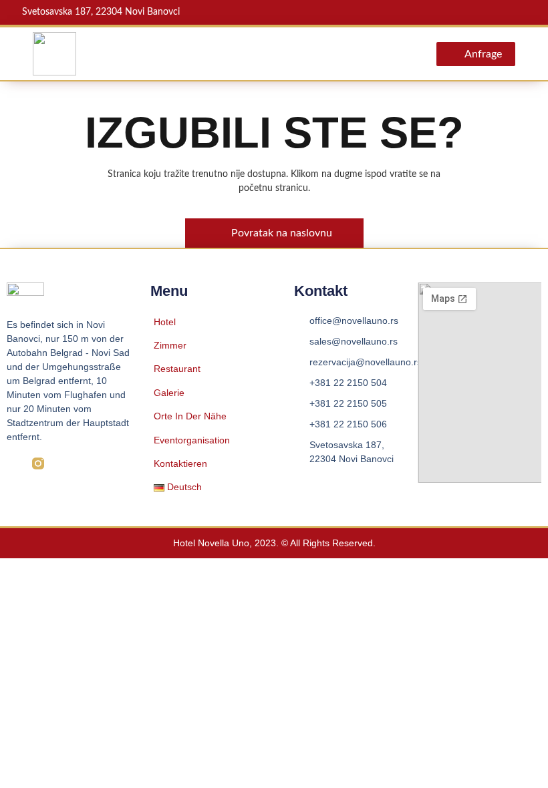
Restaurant (177, 368)
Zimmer (170, 345)
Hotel (165, 322)
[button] (380, 54)
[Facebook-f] (13, 463)
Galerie (169, 392)
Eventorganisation (192, 440)
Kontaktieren (180, 463)
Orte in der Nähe (190, 416)
